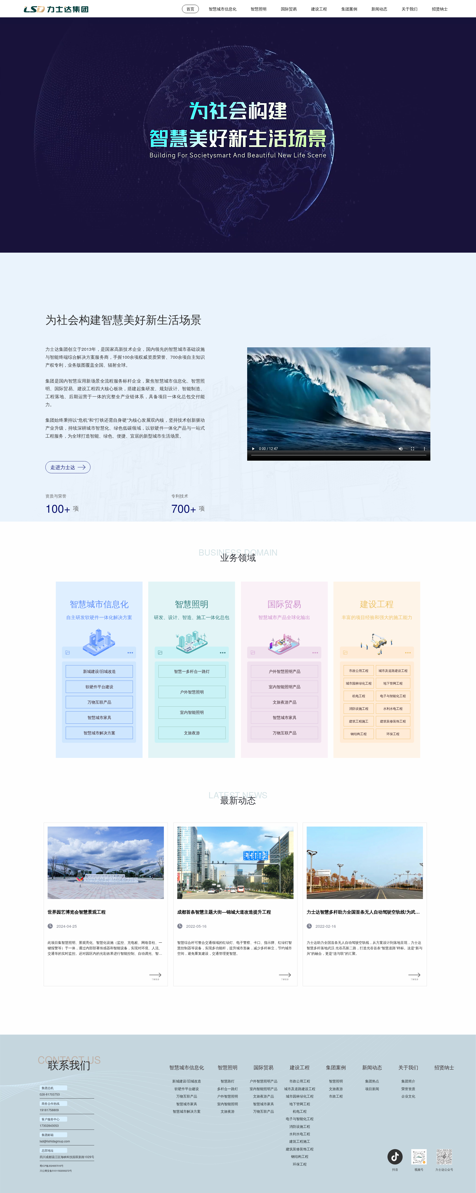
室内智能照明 (192, 712)
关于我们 (409, 9)
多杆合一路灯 (227, 1088)
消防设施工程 (358, 708)
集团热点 (372, 1080)
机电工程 (358, 695)
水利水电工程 (393, 708)
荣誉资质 (408, 1088)
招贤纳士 (440, 9)
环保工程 (393, 733)
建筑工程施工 (358, 721)
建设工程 (319, 9)
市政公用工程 (358, 670)
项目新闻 (372, 1088)
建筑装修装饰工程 (393, 721)
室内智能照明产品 (284, 686)
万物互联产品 (99, 702)
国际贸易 (289, 9)
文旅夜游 (192, 733)
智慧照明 (259, 9)
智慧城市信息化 (223, 9)
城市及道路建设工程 (393, 670)
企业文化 (408, 1096)
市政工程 (336, 1096)
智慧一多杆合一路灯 (192, 671)
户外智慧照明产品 (284, 671)
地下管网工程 (393, 683)
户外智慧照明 (192, 692)
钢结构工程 (359, 733)
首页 (190, 9)
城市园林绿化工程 (359, 683)
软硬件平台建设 (99, 686)
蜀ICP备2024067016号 (51, 1165)
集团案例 (349, 9)
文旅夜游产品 (285, 702)
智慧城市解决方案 (99, 733)
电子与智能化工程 (393, 695)
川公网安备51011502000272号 (56, 1170)
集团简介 (408, 1080)
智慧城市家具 (99, 717)
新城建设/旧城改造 (99, 671)
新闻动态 (379, 9)
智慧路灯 (228, 1080)
